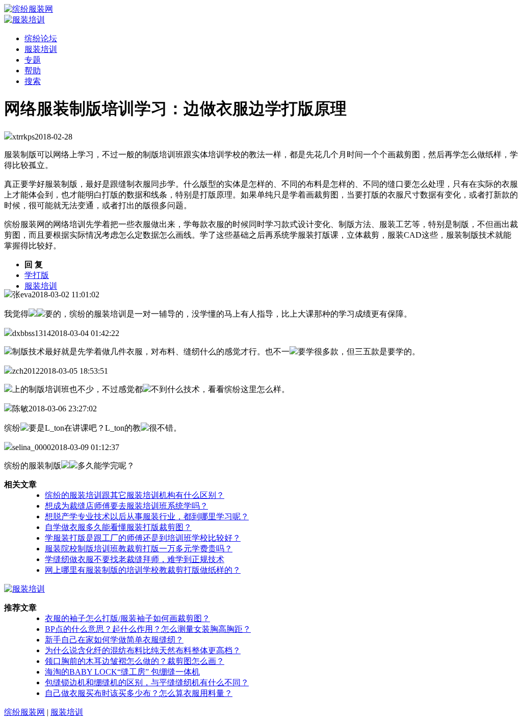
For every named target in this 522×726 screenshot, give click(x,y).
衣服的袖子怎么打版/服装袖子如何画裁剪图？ (127, 618)
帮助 (32, 70)
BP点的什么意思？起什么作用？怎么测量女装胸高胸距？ (148, 629)
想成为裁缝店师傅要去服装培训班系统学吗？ (126, 505)
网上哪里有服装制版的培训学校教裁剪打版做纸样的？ (143, 570)
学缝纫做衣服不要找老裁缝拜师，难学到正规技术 (134, 559)
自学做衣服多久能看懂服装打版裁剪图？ (118, 527)
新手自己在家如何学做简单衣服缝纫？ (114, 639)
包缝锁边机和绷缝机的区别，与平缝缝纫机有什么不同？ (147, 682)
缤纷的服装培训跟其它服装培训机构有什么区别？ (134, 495)
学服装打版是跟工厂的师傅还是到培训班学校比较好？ (143, 538)
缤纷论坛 (40, 38)
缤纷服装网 (24, 712)
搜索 (32, 81)
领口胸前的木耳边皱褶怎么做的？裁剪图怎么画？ (134, 661)
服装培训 (40, 49)
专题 (32, 59)
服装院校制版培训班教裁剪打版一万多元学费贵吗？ (138, 548)
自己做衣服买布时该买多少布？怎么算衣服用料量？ (138, 693)
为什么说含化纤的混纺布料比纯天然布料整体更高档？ (143, 650)
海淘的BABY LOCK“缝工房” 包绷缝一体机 (122, 671)
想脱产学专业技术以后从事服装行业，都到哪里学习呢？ (147, 516)
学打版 (36, 275)
